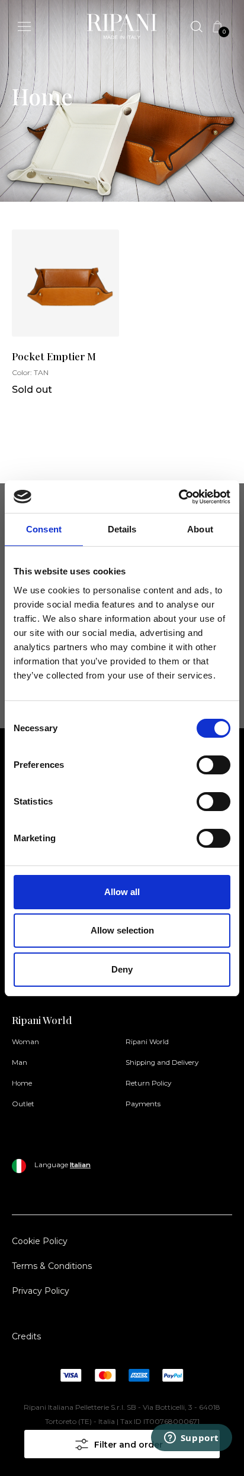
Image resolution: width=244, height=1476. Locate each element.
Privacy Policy (40, 1291)
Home (22, 1083)
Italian (80, 1165)
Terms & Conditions (52, 1266)
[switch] (213, 764)
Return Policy (148, 1083)
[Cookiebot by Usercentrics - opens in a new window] (178, 497)
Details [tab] (122, 529)
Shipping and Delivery (162, 1062)
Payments (143, 1104)
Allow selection (122, 930)
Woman (25, 1042)
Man (19, 1062)
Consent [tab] (44, 529)
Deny (122, 969)
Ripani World (147, 1042)
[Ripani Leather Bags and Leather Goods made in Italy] (122, 29)
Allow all (122, 892)
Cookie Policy (40, 1241)
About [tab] (200, 529)
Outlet (23, 1104)
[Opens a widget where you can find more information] (191, 1455)
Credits (26, 1336)
